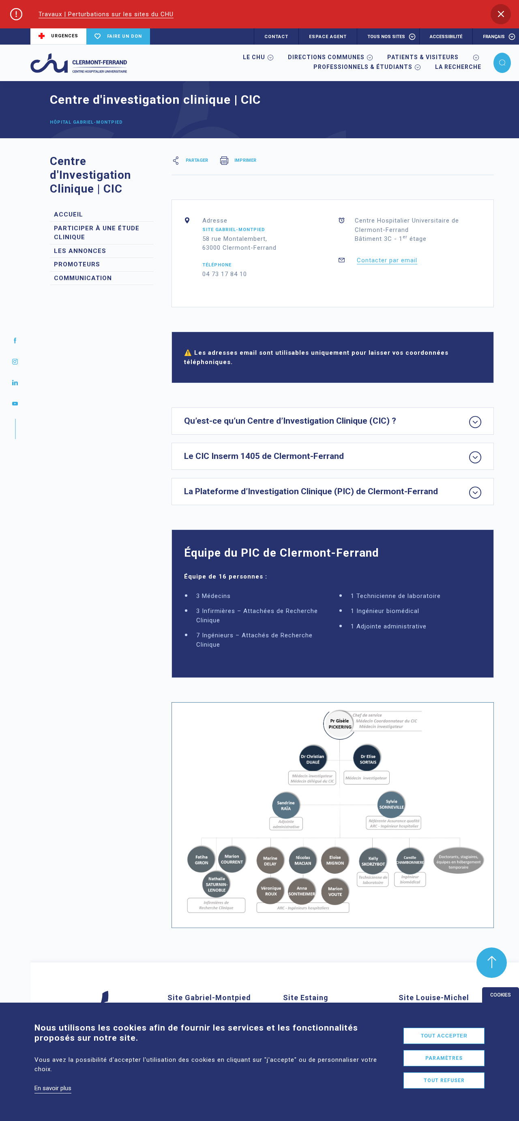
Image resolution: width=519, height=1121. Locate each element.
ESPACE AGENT (328, 36)
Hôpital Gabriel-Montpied (86, 122)
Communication (83, 278)
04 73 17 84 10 (224, 274)
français (494, 36)
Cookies (500, 995)
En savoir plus (52, 1088)
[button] (501, 14)
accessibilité (446, 36)
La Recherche (458, 67)
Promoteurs (77, 264)
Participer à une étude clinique (96, 233)
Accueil (68, 214)
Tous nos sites (386, 36)
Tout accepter (444, 1036)
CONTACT (276, 36)
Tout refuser (444, 1080)
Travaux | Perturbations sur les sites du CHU (106, 14)
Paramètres (444, 1058)
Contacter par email (387, 260)
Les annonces (80, 251)
